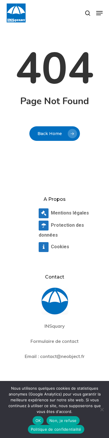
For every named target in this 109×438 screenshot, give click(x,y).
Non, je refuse (63, 420)
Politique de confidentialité (56, 429)
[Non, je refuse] (102, 409)
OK (38, 420)
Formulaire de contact (54, 341)
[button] (99, 13)
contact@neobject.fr (62, 356)
